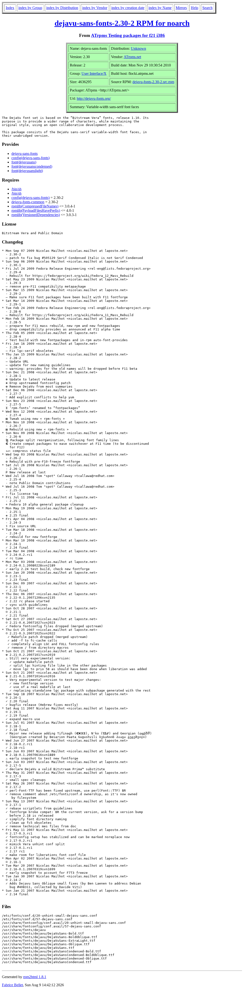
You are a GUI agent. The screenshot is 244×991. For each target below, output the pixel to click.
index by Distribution (62, 8)
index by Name (160, 8)
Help (194, 8)
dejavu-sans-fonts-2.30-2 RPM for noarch (122, 23)
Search (207, 8)
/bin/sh (16, 189)
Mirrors (181, 8)
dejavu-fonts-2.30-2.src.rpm (153, 82)
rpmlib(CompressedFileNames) (34, 206)
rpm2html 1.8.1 (34, 977)
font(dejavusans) (23, 162)
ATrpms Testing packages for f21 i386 (128, 35)
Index (10, 8)
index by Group (30, 8)
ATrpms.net (132, 57)
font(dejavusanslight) (27, 171)
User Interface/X (94, 73)
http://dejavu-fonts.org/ (94, 98)
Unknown (138, 48)
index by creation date (127, 8)
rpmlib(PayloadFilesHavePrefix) (35, 210)
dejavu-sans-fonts (24, 154)
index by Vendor (94, 8)
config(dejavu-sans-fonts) (30, 158)
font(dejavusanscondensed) (31, 166)
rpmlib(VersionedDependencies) (35, 215)
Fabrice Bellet (12, 985)
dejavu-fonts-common (27, 202)
